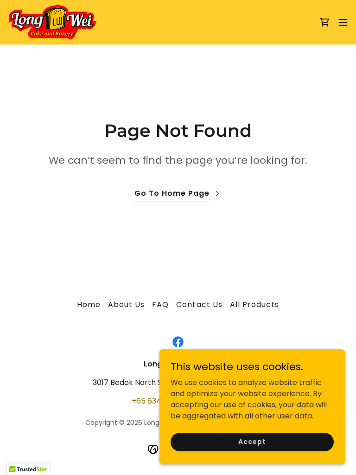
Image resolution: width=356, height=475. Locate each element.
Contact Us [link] (199, 304)
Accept (252, 441)
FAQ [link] (160, 304)
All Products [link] (254, 304)
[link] (52, 22)
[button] (343, 22)
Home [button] (89, 304)
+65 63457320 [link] (158, 401)
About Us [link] (126, 304)
